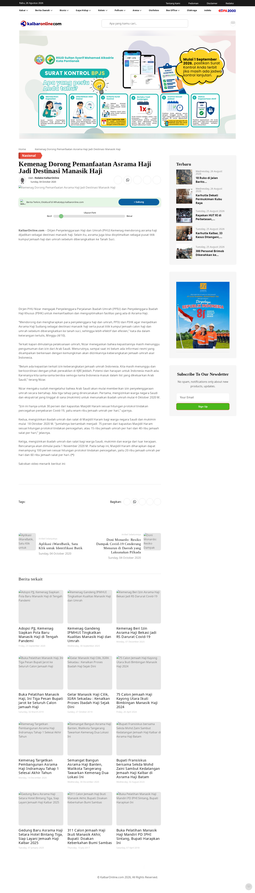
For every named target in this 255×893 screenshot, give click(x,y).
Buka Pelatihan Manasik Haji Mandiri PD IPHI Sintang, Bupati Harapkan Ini (138, 836)
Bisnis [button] (63, 10)
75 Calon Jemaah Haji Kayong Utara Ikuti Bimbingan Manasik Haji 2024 (137, 700)
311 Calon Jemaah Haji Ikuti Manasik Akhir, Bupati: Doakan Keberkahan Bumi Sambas (89, 836)
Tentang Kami (92, 883)
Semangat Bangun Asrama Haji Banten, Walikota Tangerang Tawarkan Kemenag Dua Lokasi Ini (88, 768)
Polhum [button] (119, 10)
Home (22, 149)
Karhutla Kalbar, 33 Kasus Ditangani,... (209, 235)
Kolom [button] (101, 10)
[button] (225, 23)
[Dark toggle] (233, 23)
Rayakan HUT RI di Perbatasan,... (208, 217)
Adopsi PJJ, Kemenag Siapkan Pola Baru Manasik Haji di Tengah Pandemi (38, 634)
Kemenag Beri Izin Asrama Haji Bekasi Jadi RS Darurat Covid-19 (136, 632)
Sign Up (203, 406)
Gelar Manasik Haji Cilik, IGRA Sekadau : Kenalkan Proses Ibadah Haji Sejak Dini (88, 700)
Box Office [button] (171, 10)
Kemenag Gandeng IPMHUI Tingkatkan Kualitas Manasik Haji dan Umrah (89, 634)
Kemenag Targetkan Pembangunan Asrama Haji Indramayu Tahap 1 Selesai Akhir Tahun (39, 766)
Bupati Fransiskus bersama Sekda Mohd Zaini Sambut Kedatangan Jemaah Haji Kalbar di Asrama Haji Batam (138, 768)
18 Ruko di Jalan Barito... (207, 180)
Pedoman (110, 883)
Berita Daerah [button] (42, 10)
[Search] (184, 23)
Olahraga (192, 10)
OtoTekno (154, 10)
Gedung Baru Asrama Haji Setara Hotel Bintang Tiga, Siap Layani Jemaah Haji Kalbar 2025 (41, 836)
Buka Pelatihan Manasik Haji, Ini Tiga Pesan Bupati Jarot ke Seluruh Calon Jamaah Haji (41, 700)
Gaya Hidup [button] (82, 10)
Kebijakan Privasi (160, 883)
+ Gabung (139, 201)
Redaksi (141, 883)
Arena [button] (136, 10)
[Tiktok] (140, 867)
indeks (207, 10)
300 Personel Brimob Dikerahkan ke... (210, 253)
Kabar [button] (22, 10)
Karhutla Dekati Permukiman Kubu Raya (209, 199)
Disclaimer (127, 883)
